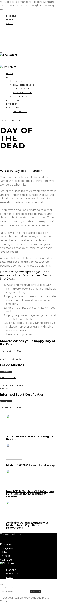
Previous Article (10, 351)
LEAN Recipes (20, 111)
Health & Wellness (23, 81)
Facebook (6, 544)
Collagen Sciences (23, 85)
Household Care (22, 92)
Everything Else (10, 120)
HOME (9, 73)
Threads (5, 555)
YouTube (6, 559)
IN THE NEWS (13, 100)
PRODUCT (12, 77)
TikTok (4, 552)
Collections (20, 96)
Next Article (8, 377)
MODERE (11, 16)
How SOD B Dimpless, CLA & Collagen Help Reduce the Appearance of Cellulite (30, 494)
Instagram (6, 548)
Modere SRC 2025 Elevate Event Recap (30, 465)
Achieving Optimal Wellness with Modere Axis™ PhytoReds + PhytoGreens (27, 525)
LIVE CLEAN (12, 104)
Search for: (6, 588)
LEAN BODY (12, 108)
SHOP (9, 23)
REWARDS (12, 20)
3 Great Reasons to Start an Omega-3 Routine (29, 438)
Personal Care (21, 89)
